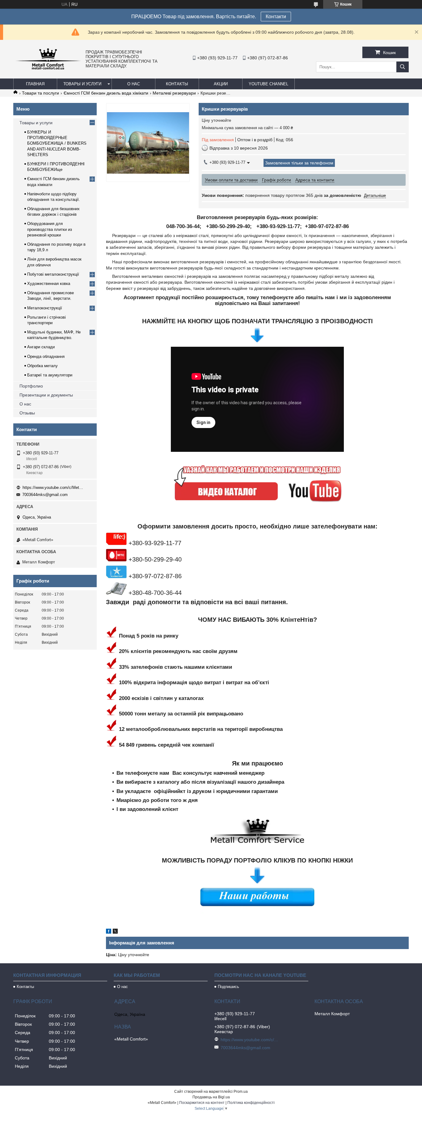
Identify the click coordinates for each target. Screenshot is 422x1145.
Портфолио (31, 386)
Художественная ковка (48, 283)
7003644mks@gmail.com (45, 494)
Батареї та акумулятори (49, 375)
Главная (35, 84)
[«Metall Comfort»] (47, 69)
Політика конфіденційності (251, 1102)
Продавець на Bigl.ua (211, 1097)
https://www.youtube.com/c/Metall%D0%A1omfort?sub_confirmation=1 (53, 487)
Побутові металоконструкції (53, 274)
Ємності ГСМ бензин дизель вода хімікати (106, 93)
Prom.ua (241, 1091)
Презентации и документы (46, 394)
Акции (221, 84)
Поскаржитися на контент (202, 1102)
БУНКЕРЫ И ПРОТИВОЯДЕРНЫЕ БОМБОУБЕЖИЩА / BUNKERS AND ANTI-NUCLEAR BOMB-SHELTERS (57, 143)
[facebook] (108, 932)
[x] (115, 932)
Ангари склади (41, 347)
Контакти (276, 16)
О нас (133, 84)
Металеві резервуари (174, 93)
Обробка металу (42, 365)
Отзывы (27, 412)
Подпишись (228, 986)
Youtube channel (268, 84)
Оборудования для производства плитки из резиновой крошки (49, 229)
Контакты (177, 84)
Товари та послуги (40, 93)
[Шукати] (402, 66)
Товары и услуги (82, 84)
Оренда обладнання (46, 356)
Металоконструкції (44, 308)
